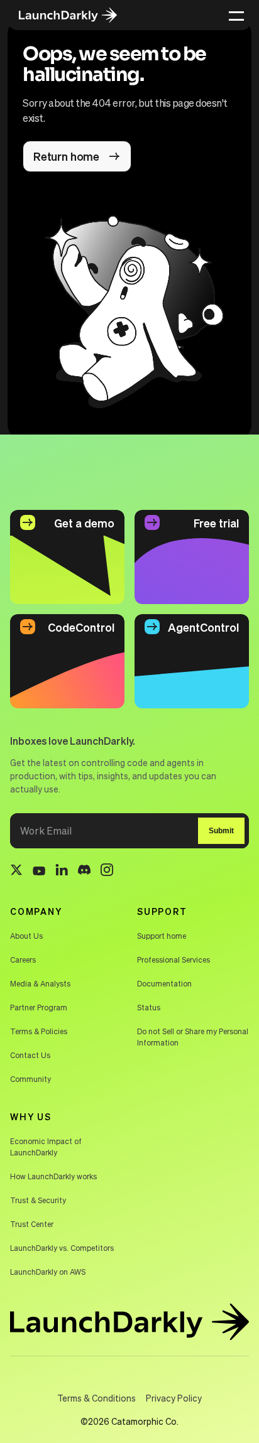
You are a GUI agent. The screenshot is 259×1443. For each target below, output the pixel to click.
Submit (221, 830)
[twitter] (16, 871)
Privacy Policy (174, 1397)
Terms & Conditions (96, 1397)
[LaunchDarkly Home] (77, 15)
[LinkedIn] (61, 872)
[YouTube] (39, 871)
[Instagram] (107, 871)
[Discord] (84, 871)
